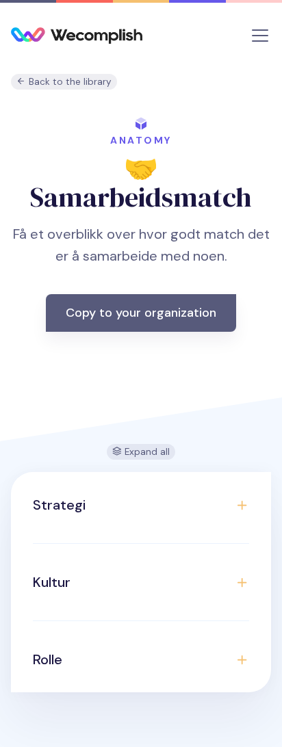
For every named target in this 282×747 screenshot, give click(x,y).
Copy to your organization (141, 312)
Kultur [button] (51, 582)
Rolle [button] (47, 659)
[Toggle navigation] (260, 35)
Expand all (146, 452)
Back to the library (69, 82)
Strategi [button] (59, 505)
